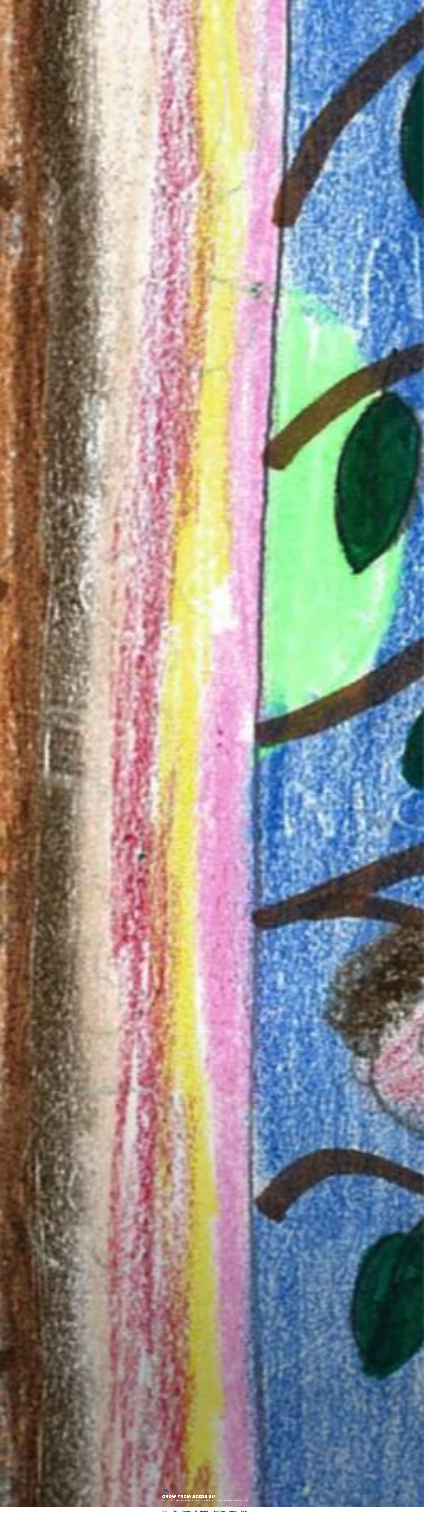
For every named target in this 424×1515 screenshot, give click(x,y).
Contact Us (233, 1511)
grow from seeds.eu (188, 1496)
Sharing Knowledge (202, 1511)
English (244, 1511)
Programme (186, 1511)
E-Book (175, 1511)
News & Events (219, 1511)
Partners (165, 1511)
